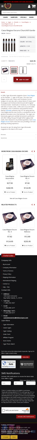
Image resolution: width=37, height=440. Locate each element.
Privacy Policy (7, 274)
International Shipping (9, 280)
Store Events (7, 341)
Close (14, 437)
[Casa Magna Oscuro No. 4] (27, 164)
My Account (6, 264)
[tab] (18, 92)
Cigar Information (8, 324)
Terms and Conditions (23, 402)
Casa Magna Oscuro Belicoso (27, 231)
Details (3, 92)
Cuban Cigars (7, 328)
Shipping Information (9, 277)
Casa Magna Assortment (9, 177)
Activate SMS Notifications (26, 416)
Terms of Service (8, 271)
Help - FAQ (6, 287)
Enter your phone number (28, 380)
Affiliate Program (8, 337)
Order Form (6, 334)
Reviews (3, 134)
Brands (16, 22)
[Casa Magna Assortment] (9, 164)
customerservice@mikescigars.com (16, 318)
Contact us (6, 284)
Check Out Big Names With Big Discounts (18, 2)
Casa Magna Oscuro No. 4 (27, 177)
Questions (4, 138)
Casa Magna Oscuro (7, 24)
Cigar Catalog (7, 331)
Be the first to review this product (19, 56)
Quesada (8, 110)
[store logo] (7, 6)
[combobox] (18, 12)
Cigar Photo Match (9, 344)
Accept (6, 437)
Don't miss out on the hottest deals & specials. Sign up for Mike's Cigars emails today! (17, 352)
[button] (31, 17)
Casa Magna (25, 22)
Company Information (9, 267)
